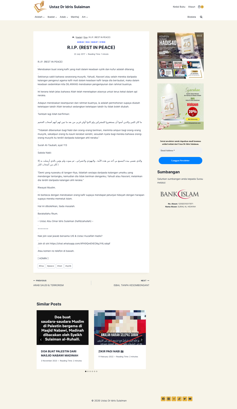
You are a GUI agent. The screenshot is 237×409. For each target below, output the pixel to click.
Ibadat (94, 42)
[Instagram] (168, 399)
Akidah (80, 42)
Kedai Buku (179, 6)
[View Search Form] (201, 17)
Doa (88, 42)
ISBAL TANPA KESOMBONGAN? (131, 283)
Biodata (191, 17)
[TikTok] (179, 399)
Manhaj (75, 17)
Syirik (102, 42)
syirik (68, 266)
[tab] (85, 371)
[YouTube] (190, 399)
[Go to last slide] (41, 339)
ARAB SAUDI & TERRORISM (48, 283)
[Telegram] (174, 399)
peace (50, 266)
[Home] (73, 37)
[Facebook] (163, 399)
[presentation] (62, 327)
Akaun (191, 6)
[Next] (141, 339)
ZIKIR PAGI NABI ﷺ (111, 351)
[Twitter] (184, 399)
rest (59, 266)
